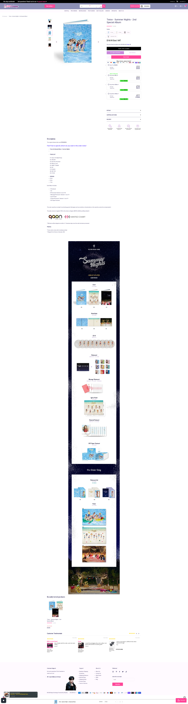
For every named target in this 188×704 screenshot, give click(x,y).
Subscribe (117, 684)
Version (108, 29)
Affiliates (114, 10)
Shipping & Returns (112, 115)
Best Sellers (100, 10)
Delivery (109, 119)
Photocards (91, 10)
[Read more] (176, 6)
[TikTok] (126, 671)
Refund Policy (82, 677)
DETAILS (109, 110)
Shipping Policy (82, 679)
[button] (56, 42)
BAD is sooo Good (52, 641)
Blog (97, 679)
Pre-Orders (74, 10)
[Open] (3, 700)
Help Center (98, 675)
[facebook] (119, 671)
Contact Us (98, 673)
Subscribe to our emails (117, 676)
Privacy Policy (82, 681)
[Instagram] (113, 671)
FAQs (97, 677)
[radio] (124, 66)
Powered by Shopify (63, 692)
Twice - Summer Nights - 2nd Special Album (54, 620)
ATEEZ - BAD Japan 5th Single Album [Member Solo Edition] (81, 650)
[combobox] (110, 701)
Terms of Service (83, 683)
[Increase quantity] (122, 701)
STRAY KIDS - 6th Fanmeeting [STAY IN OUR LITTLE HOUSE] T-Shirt (111, 650)
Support (81, 668)
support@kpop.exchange (55, 676)
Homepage (4, 16)
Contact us (172, 1)
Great (79, 641)
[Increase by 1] (110, 56)
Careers (107, 10)
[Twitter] (122, 671)
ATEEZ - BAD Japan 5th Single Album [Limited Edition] (50, 650)
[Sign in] (181, 6)
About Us (121, 10)
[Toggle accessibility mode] (177, 1)
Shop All (66, 10)
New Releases (82, 10)
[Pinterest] (116, 671)
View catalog (49, 6)
